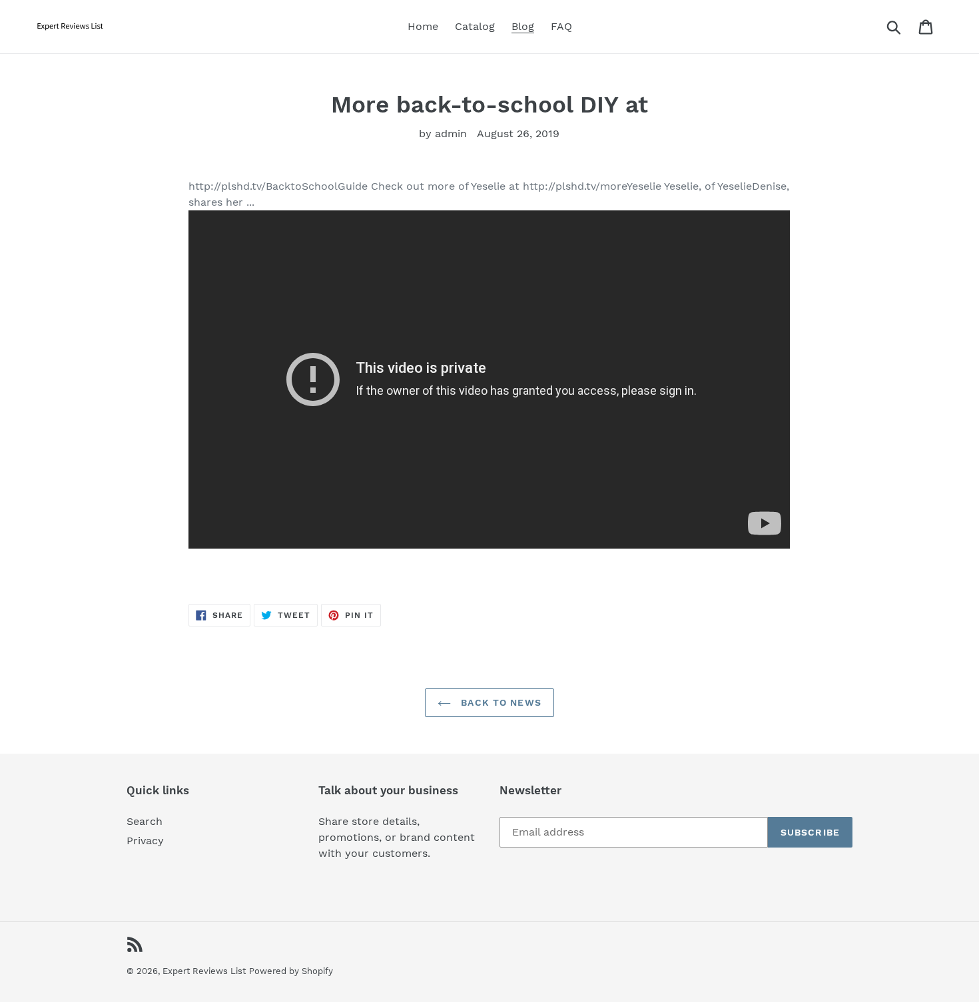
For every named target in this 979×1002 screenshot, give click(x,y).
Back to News (499, 702)
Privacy (145, 840)
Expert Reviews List (204, 971)
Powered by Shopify (291, 971)
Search (145, 821)
